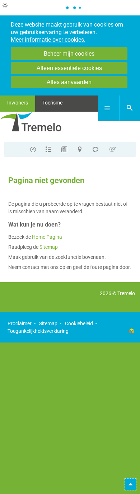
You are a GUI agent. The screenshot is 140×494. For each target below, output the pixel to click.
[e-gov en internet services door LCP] (131, 331)
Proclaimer (20, 323)
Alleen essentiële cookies (69, 68)
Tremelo (126, 293)
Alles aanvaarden (69, 82)
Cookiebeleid (79, 323)
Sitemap (48, 247)
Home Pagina (47, 237)
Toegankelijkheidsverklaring (38, 331)
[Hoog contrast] (5, 5)
